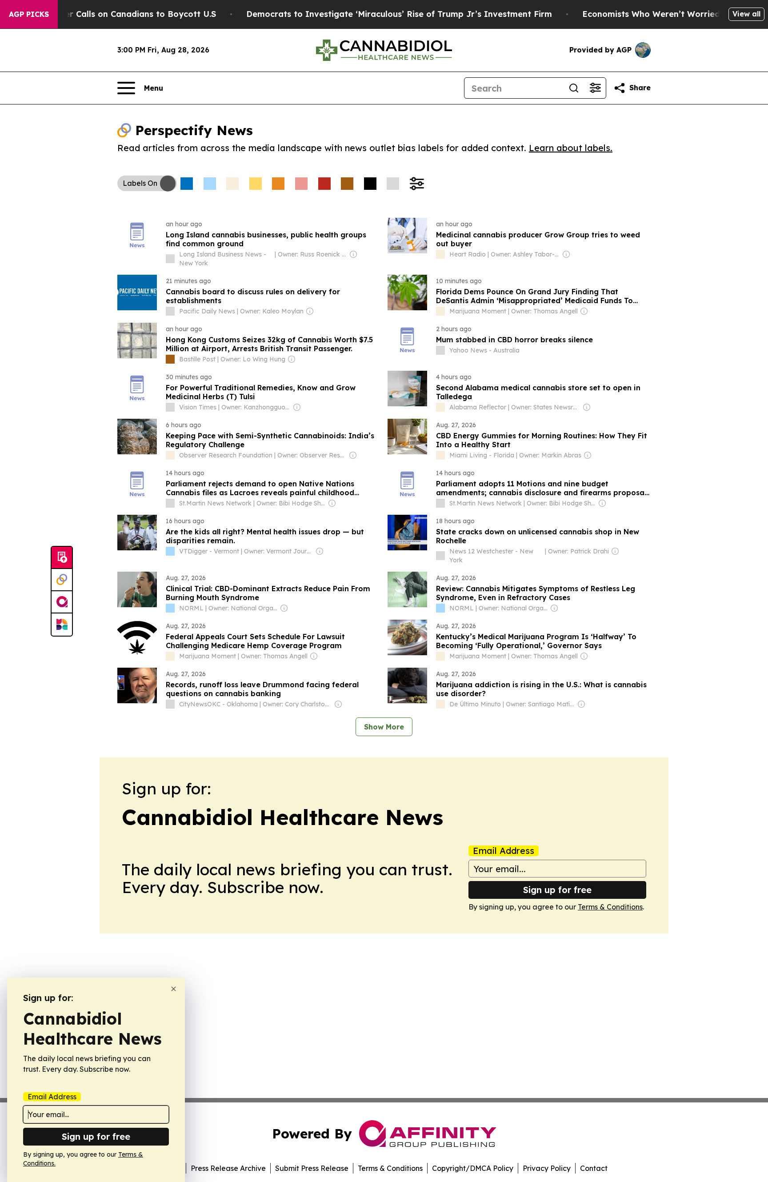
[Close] (173, 989)
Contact (594, 1168)
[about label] (170, 258)
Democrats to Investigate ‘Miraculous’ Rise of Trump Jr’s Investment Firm (399, 14)
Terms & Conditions (610, 906)
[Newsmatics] (62, 624)
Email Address (503, 850)
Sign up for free (557, 889)
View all (746, 13)
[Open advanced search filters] (595, 88)
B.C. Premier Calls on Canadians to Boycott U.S (120, 14)
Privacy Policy (547, 1168)
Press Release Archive (228, 1168)
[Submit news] (62, 558)
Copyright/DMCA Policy (472, 1168)
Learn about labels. (570, 147)
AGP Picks (29, 14)
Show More (384, 726)
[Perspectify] (62, 580)
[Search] (573, 88)
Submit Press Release (311, 1168)
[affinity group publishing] (62, 602)
